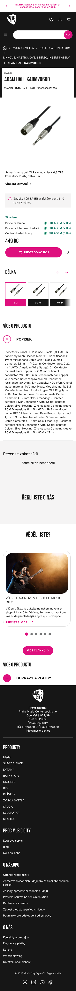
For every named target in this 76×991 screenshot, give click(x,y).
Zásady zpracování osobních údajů (25, 891)
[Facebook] (25, 982)
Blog (6, 846)
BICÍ (5, 788)
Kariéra (7, 949)
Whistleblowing (12, 955)
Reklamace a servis (15, 903)
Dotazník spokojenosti (17, 961)
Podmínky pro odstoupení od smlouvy (27, 915)
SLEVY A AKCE (13, 763)
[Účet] (60, 19)
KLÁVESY (9, 794)
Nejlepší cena (11, 852)
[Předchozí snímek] (7, 6)
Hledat (7, 757)
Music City (29, 973)
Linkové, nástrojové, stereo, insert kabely (36, 57)
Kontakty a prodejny (16, 937)
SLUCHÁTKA (11, 812)
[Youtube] (42, 982)
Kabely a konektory (55, 48)
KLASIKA (9, 819)
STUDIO (8, 806)
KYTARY (8, 769)
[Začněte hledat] (68, 34)
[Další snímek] (68, 6)
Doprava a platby (14, 943)
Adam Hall (15, 88)
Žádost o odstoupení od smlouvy (24, 909)
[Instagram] (33, 982)
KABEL (8, 73)
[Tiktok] (51, 982)
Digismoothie (54, 973)
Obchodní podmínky (16, 874)
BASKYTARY (11, 775)
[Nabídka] (6, 35)
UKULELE (9, 781)
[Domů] (5, 48)
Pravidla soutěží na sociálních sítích (25, 897)
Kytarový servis (13, 840)
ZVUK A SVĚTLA (23, 48)
